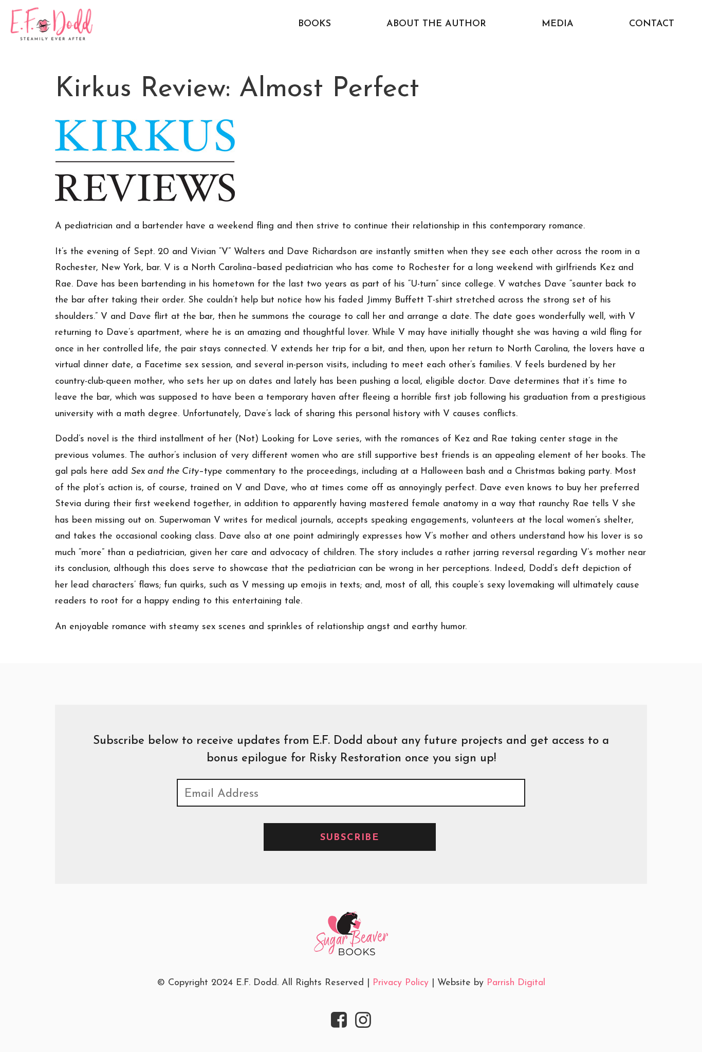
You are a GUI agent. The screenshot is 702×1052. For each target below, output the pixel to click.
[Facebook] (339, 1021)
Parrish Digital (516, 983)
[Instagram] (363, 1021)
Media (558, 24)
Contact (651, 24)
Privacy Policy (401, 983)
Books (314, 24)
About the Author (436, 24)
